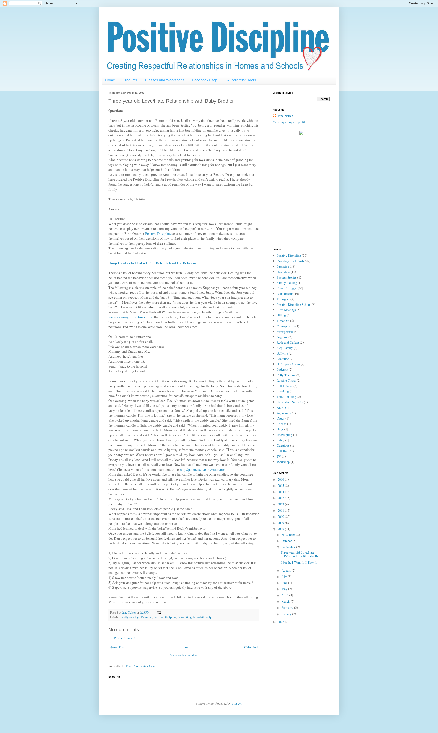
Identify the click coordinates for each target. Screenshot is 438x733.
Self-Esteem (284, 386)
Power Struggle (186, 617)
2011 (281, 510)
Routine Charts (286, 380)
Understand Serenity (290, 402)
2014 (281, 492)
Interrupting (284, 435)
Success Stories (286, 277)
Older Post (251, 647)
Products (130, 80)
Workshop (283, 462)
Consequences (286, 326)
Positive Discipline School (294, 304)
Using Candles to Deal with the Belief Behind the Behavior (152, 262)
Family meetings (130, 617)
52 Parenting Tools (241, 80)
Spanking (283, 391)
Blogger (237, 703)
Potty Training (286, 375)
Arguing (282, 337)
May (285, 589)
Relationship (204, 617)
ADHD (281, 407)
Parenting (146, 617)
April (285, 595)
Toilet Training (286, 396)
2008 (281, 529)
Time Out (283, 321)
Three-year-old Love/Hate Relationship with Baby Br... (301, 554)
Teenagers (283, 299)
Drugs (280, 418)
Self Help (283, 451)
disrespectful (285, 331)
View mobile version (183, 655)
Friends (281, 424)
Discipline (283, 272)
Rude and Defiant (288, 342)
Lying (280, 440)
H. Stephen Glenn (288, 364)
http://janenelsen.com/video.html (203, 469)
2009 (281, 523)
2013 (281, 498)
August (287, 570)
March (286, 601)
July (285, 576)
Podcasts (282, 369)
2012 (281, 504)
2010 (281, 516)
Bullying (282, 353)
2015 (281, 485)
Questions (283, 445)
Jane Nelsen (285, 116)
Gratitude (283, 359)
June (285, 582)
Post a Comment (124, 638)
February (288, 607)
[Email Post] (159, 612)
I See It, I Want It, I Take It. (299, 562)
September (289, 547)
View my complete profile (289, 122)
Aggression (284, 413)
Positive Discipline (158, 233)
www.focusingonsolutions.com (130, 317)
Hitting (281, 315)
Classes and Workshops (164, 80)
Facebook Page (205, 80)
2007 (281, 621)
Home (110, 80)
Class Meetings (286, 310)
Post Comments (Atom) (141, 666)
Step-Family (285, 348)
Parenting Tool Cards (290, 261)
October (287, 541)
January (287, 614)
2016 (281, 479)
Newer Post (117, 647)
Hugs (280, 429)
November (289, 534)
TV (279, 456)
